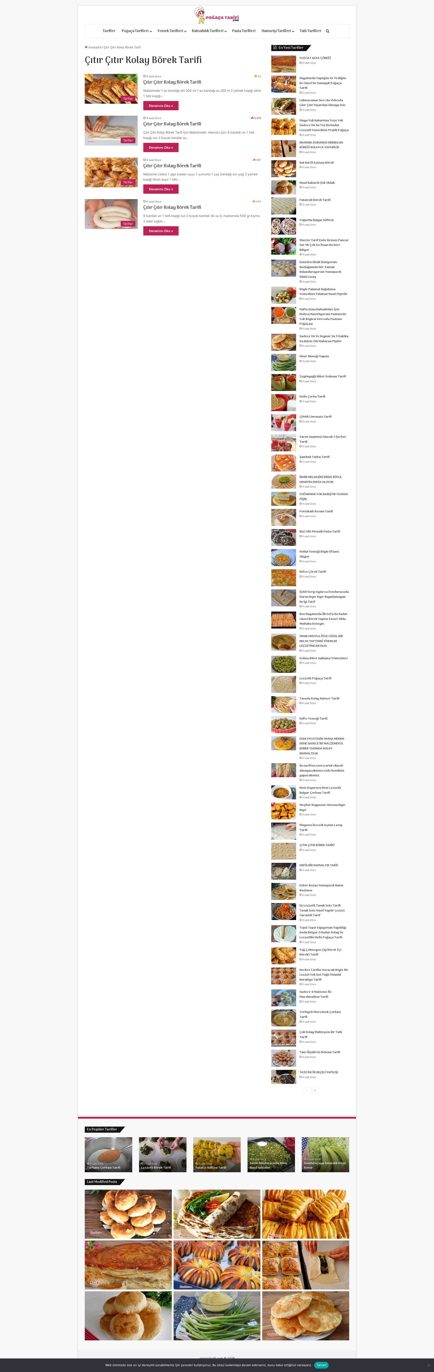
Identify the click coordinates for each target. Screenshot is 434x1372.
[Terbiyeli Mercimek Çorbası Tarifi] (283, 1018)
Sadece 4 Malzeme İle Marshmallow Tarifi (316, 994)
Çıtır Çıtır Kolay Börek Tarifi (172, 82)
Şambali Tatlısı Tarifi (315, 457)
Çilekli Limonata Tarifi (316, 416)
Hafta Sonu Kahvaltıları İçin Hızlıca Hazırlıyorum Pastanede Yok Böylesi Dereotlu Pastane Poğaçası (323, 317)
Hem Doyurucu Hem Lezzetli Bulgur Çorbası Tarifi (320, 790)
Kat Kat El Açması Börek (317, 162)
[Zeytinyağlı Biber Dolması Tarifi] (283, 382)
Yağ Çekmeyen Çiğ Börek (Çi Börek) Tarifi (320, 952)
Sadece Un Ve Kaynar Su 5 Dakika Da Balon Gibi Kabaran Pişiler (324, 339)
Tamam (321, 1365)
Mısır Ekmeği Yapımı (314, 356)
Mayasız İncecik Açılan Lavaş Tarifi (321, 828)
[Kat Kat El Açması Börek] (283, 168)
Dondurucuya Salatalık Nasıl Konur (325, 1165)
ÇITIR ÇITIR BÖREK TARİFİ (317, 845)
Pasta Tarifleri (243, 31)
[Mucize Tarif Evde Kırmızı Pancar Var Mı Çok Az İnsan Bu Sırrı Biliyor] (283, 246)
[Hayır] (428, 1365)
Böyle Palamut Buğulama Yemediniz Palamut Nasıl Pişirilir (324, 292)
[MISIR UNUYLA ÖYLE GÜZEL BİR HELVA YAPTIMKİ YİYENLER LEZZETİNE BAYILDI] (283, 642)
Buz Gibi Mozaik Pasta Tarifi (320, 531)
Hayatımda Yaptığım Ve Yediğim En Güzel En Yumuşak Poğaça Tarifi (323, 83)
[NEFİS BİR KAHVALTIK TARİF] (283, 871)
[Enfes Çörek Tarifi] (283, 577)
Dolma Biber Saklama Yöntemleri (324, 658)
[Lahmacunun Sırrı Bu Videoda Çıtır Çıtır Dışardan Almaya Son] (283, 106)
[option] (108, 1154)
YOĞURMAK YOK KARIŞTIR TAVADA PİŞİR (324, 497)
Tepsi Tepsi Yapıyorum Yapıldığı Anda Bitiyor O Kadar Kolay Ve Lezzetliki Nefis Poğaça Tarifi (323, 932)
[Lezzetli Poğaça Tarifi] (283, 684)
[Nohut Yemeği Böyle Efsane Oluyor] (283, 557)
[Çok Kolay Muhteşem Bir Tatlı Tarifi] (283, 1038)
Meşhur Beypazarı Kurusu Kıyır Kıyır (322, 807)
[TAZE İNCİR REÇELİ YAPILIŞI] (283, 1077)
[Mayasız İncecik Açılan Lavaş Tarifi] (283, 831)
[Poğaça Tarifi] (217, 15)
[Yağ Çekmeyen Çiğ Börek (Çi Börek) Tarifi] (283, 955)
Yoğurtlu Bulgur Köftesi (317, 220)
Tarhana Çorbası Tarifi (103, 1167)
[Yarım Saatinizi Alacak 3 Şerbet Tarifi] (283, 442)
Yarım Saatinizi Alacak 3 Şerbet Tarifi (323, 439)
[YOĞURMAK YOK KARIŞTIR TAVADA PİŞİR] (283, 499)
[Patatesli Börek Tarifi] (283, 206)
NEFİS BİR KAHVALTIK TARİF (319, 865)
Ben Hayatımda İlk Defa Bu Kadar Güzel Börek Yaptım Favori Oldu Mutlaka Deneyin (324, 619)
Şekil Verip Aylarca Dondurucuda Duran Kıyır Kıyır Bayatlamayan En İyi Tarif (324, 596)
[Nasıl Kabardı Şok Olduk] (283, 187)
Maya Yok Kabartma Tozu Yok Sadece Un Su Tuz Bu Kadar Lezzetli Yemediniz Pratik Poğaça (324, 125)
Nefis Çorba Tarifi (312, 396)
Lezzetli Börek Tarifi (156, 1167)
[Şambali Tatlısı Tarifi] (283, 462)
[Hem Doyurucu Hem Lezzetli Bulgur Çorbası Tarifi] (283, 792)
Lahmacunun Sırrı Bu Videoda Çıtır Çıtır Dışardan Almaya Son (322, 103)
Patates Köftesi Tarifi (211, 1167)
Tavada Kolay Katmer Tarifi (319, 698)
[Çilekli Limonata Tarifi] (283, 422)
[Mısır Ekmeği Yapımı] (283, 362)
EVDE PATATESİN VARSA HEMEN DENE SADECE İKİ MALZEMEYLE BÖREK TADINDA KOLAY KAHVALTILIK (322, 746)
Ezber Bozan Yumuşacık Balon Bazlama (321, 888)
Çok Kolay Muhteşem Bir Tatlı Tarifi (321, 1035)
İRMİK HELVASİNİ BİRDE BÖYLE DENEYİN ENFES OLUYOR (321, 480)
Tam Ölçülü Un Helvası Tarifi (320, 1052)
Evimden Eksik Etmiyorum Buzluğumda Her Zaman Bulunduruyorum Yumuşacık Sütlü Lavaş (320, 270)
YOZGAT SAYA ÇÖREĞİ (315, 58)
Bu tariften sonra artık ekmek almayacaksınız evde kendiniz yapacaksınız (322, 770)
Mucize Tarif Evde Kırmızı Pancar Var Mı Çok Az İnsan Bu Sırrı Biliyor (324, 245)
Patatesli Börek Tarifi (315, 200)
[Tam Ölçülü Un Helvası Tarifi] (283, 1058)
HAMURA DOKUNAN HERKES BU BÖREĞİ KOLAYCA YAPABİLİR (321, 145)
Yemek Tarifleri (170, 31)
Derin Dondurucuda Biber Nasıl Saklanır (269, 1165)
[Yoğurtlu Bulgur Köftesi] (283, 226)
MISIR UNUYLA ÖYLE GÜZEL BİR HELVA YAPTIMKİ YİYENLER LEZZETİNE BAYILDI (321, 641)
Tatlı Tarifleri (310, 31)
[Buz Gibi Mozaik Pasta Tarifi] (283, 537)
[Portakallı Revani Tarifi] (283, 517)
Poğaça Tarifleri (135, 31)
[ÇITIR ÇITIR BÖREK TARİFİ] (283, 851)
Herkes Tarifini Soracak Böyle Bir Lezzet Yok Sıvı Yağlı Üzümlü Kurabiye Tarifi (324, 974)
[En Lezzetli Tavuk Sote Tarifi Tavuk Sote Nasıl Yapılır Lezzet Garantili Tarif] (283, 911)
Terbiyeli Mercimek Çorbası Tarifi (320, 1015)
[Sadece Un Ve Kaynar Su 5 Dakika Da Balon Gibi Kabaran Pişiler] (283, 342)
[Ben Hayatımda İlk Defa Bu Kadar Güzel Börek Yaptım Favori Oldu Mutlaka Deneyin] (283, 620)
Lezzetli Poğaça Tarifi (315, 678)
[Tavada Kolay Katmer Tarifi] (283, 704)
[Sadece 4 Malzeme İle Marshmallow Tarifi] (283, 997)
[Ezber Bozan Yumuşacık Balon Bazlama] (283, 891)
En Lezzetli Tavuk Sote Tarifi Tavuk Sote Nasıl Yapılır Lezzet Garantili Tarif (322, 910)
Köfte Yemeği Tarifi (314, 718)
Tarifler (109, 31)
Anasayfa (94, 47)
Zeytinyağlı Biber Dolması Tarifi (323, 376)
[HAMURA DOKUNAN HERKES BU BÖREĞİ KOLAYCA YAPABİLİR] (283, 148)
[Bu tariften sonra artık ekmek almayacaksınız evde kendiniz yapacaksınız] (283, 770)
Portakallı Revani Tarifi (316, 511)
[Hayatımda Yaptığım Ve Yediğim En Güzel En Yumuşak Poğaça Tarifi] (283, 84)
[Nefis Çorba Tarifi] (283, 402)
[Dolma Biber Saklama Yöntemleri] (283, 664)
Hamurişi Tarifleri (276, 31)
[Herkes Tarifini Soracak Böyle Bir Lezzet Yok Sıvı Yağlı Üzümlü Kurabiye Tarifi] (283, 975)
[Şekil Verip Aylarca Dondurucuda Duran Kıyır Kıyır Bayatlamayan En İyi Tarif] (283, 597)
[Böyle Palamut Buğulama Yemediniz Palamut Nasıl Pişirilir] (283, 295)
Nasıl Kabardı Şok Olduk (317, 183)
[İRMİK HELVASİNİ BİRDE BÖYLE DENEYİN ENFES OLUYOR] (283, 482)
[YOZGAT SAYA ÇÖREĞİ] (283, 64)
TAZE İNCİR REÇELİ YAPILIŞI (319, 1072)
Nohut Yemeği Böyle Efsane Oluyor (319, 554)
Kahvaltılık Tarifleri (207, 31)
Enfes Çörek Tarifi (313, 571)
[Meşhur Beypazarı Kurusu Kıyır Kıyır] (283, 810)
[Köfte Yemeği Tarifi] (283, 724)
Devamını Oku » (161, 106)
